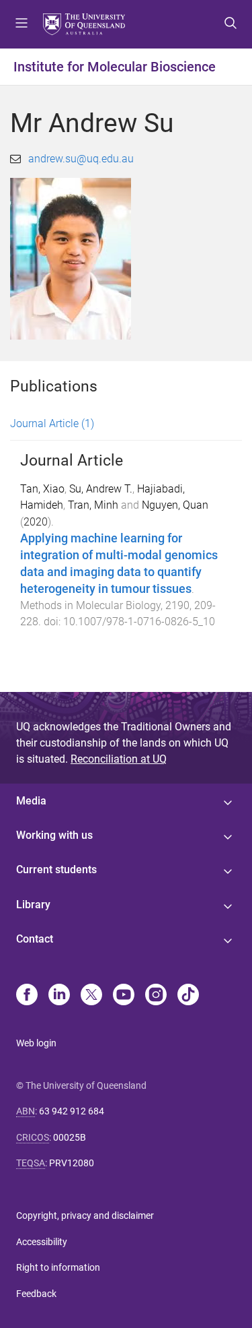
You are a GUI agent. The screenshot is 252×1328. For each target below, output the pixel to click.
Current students (56, 869)
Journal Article (52, 423)
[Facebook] (27, 995)
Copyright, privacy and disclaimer (85, 1215)
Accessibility (41, 1241)
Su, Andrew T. (100, 488)
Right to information (58, 1267)
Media (31, 800)
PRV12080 (71, 1163)
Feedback (36, 1293)
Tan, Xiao (42, 488)
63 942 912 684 (71, 1111)
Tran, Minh (93, 505)
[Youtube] (123, 995)
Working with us (54, 835)
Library (33, 904)
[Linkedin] (59, 995)
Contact (34, 938)
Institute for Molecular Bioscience (114, 67)
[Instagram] (156, 995)
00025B (69, 1137)
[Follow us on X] (91, 995)
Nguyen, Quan (175, 505)
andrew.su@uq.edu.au (81, 158)
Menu (21, 24)
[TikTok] (188, 995)
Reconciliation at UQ (119, 759)
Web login (36, 1043)
